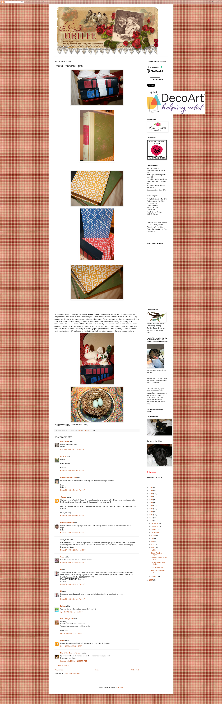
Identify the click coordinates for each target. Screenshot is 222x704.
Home (97, 670)
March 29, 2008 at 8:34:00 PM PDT (72, 599)
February (154, 576)
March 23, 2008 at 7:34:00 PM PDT (72, 490)
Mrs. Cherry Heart (66, 619)
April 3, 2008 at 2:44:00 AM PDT (71, 612)
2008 (151, 521)
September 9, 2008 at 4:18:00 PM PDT (73, 661)
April (153, 544)
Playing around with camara (158, 563)
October (154, 529)
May (152, 541)
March (153, 547)
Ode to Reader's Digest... (156, 554)
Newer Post (59, 670)
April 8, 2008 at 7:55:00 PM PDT (71, 633)
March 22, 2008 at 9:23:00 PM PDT (72, 449)
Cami (62, 557)
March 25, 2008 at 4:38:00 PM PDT (72, 533)
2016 (151, 497)
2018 (151, 491)
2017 (151, 494)
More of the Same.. (157, 568)
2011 (151, 512)
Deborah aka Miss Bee (68, 478)
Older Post (135, 670)
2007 (151, 580)
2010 (151, 515)
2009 (151, 518)
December (155, 523)
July (152, 538)
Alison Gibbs (65, 441)
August (153, 535)
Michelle (63, 456)
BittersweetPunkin (67, 523)
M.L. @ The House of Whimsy (70, 653)
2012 (151, 509)
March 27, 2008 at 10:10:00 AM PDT (72, 550)
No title (153, 550)
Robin (62, 640)
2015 (151, 500)
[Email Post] (93, 430)
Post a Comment (63, 665)
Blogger (120, 687)
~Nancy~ (63, 497)
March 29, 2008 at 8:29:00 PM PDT (72, 584)
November (155, 526)
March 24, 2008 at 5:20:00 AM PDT (72, 516)
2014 (151, 503)
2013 (151, 506)
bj (61, 570)
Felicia (62, 606)
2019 (151, 488)
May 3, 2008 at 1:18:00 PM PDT (71, 646)
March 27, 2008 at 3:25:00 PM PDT (72, 563)
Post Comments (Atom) (72, 674)
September (155, 532)
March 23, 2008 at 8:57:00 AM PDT (72, 471)
